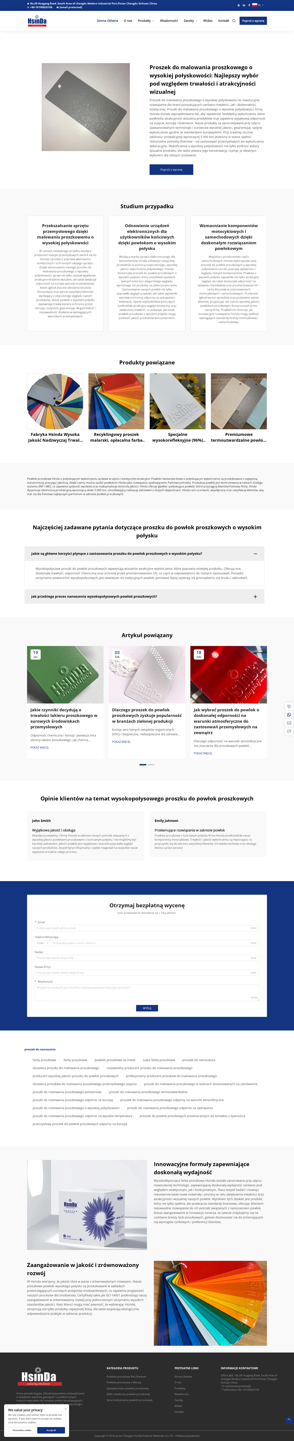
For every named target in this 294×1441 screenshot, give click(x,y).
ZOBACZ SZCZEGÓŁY (55, 401)
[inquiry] (289, 731)
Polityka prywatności (187, 1435)
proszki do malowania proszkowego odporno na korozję (73, 1100)
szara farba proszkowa (159, 1060)
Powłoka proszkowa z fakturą (124, 1382)
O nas (128, 21)
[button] (143, 764)
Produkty (144, 21)
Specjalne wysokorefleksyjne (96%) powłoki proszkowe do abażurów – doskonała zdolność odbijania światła (178, 437)
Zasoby (189, 21)
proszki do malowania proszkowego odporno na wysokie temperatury (82, 1116)
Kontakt (223, 21)
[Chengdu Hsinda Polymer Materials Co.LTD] (45, 20)
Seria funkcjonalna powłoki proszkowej (129, 1400)
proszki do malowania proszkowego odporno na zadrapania (170, 1108)
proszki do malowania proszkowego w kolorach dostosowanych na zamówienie (201, 1084)
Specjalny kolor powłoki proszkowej (128, 1388)
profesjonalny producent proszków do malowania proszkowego (171, 1076)
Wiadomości (169, 21)
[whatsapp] (289, 715)
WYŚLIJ (147, 1008)
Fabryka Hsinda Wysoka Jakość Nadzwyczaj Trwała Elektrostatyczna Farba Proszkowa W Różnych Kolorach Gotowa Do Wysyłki (55, 437)
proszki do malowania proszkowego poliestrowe (67, 1092)
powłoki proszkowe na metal (115, 1060)
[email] (289, 723)
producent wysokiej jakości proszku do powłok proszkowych (76, 1076)
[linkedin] (244, 5)
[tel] (289, 706)
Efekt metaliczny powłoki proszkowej (128, 1394)
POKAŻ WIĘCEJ (39, 747)
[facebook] (249, 5)
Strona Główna (107, 21)
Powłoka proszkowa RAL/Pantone (126, 1376)
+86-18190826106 (41, 7)
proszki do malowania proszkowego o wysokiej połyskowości (76, 1108)
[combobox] (43, 943)
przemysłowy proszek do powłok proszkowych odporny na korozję (80, 1124)
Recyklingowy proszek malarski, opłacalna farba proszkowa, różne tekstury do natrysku (116, 437)
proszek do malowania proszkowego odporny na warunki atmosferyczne (172, 1100)
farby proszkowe (44, 1060)
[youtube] (238, 5)
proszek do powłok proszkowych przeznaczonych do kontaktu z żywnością (192, 1116)
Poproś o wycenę (253, 21)
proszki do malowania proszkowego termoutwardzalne (148, 1092)
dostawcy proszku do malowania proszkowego (66, 1068)
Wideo (208, 21)
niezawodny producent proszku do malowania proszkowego (149, 1068)
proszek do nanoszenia (198, 1060)
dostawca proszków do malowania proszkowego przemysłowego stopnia (85, 1084)
